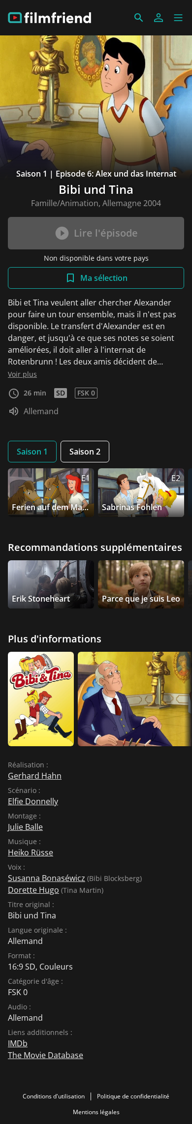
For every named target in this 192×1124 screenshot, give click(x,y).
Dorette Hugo (33, 889)
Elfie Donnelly (33, 801)
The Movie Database (45, 1055)
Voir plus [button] (22, 374)
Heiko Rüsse (30, 852)
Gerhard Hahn (35, 775)
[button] (178, 18)
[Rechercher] (139, 18)
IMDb (18, 1043)
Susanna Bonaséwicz (46, 878)
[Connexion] (158, 18)
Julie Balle (25, 826)
